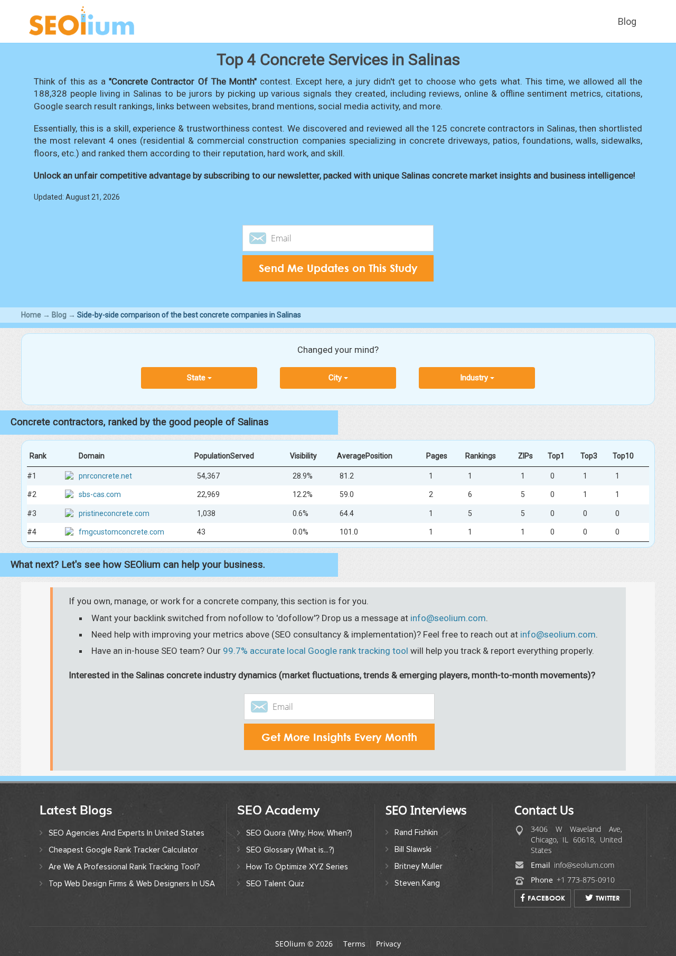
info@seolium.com (448, 618)
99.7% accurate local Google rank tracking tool (315, 650)
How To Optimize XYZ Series (297, 866)
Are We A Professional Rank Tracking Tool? (124, 866)
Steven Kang (417, 883)
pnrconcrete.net (105, 476)
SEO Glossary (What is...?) (290, 850)
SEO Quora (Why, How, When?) (299, 833)
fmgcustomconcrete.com (121, 531)
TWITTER (608, 898)
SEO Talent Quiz (275, 883)
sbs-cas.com (100, 494)
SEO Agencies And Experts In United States (126, 833)
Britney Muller (419, 866)
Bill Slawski (413, 849)
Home (31, 315)
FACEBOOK (546, 898)
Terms (354, 944)
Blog (627, 21)
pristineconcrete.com (114, 513)
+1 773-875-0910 (586, 880)
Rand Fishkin (416, 832)
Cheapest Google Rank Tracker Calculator (123, 850)
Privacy (388, 944)
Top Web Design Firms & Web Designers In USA (132, 883)
